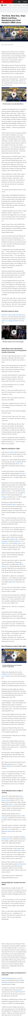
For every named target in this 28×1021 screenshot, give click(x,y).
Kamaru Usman (5, 800)
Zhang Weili (10, 766)
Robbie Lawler (9, 804)
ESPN (8, 1)
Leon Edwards (20, 864)
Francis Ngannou (13, 452)
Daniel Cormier (12, 504)
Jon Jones (22, 473)
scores (25, 1)
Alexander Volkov (13, 539)
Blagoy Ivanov (17, 543)
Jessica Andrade (5, 676)
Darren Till (14, 582)
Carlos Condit (20, 850)
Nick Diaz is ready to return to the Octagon (12, 315)
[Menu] (2, 1)
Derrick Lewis (5, 543)
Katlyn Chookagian (6, 978)
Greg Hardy (4, 541)
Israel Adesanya (8, 831)
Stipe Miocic (16, 463)
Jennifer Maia (18, 992)
